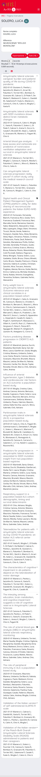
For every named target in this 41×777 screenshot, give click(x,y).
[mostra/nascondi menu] (39, 9)
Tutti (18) (33, 55)
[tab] (6, 71)
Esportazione (18, 55)
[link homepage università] (12, 9)
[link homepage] (8, 4)
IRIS (3, 16)
